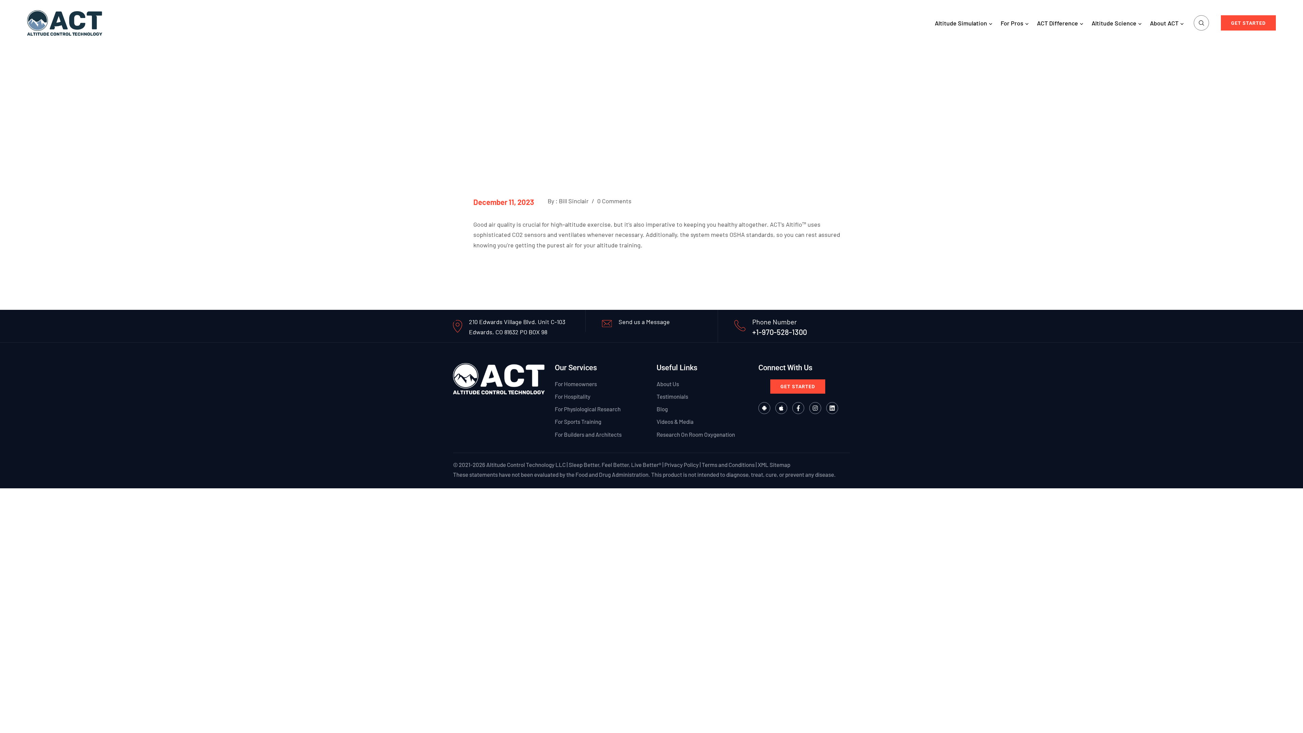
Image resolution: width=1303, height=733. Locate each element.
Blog (662, 409)
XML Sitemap (774, 464)
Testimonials (672, 396)
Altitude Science (1114, 23)
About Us (668, 383)
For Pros (1012, 23)
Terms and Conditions (728, 464)
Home (634, 111)
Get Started (1248, 23)
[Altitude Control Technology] (64, 22)
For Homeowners (576, 383)
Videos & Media (675, 421)
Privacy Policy (681, 464)
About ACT (1164, 23)
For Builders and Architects (588, 434)
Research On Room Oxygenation (696, 434)
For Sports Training (578, 421)
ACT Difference (1057, 23)
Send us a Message (644, 321)
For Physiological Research (588, 409)
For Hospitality (572, 396)
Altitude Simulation (961, 23)
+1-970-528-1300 (779, 331)
